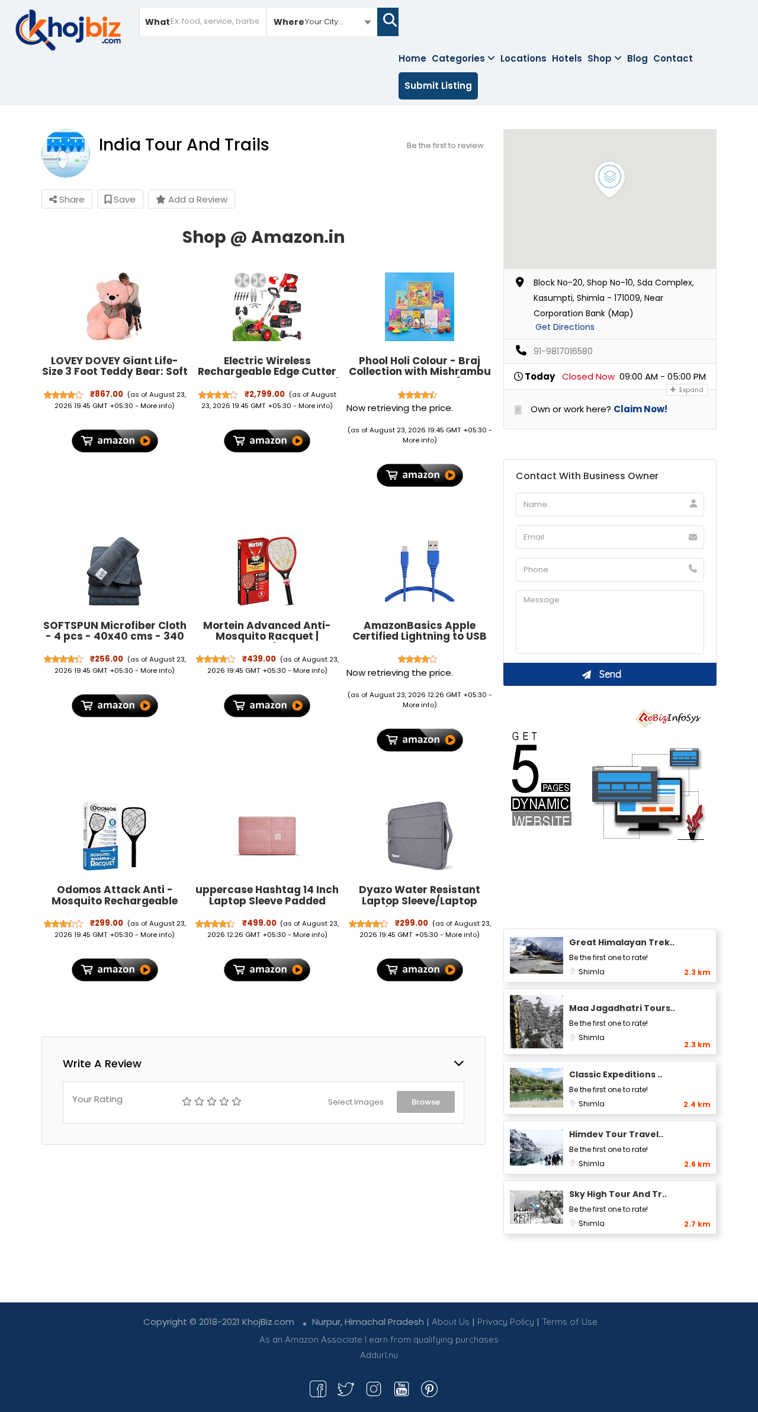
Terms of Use (570, 1321)
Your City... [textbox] (324, 21)
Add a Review (196, 199)
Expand (690, 389)
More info (156, 405)
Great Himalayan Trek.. (622, 942)
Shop (599, 58)
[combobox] (321, 21)
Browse (426, 1102)
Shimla (592, 972)
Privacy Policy (505, 1321)
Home (412, 58)
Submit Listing (438, 85)
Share (71, 199)
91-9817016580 (563, 351)
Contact (673, 58)
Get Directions (565, 327)
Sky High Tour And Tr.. (618, 1194)
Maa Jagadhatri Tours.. (622, 1008)
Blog (637, 58)
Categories (458, 58)
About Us (451, 1321)
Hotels (567, 58)
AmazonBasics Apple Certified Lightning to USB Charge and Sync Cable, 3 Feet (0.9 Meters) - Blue (419, 642)
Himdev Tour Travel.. (616, 1134)
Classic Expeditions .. (615, 1074)
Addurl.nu (379, 1354)
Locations (523, 58)
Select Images (356, 1102)
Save (123, 199)
